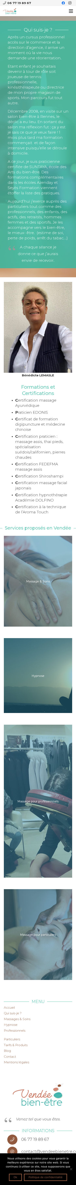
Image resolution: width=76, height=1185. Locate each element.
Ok (15, 1177)
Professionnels (14, 1030)
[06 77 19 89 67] (14, 1140)
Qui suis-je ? (12, 1013)
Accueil (9, 1007)
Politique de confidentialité (45, 1177)
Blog (7, 1051)
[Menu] (70, 11)
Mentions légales (16, 1062)
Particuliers (12, 1039)
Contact (10, 1056)
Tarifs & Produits (16, 1045)
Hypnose (10, 1025)
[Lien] (10, 11)
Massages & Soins (17, 1019)
